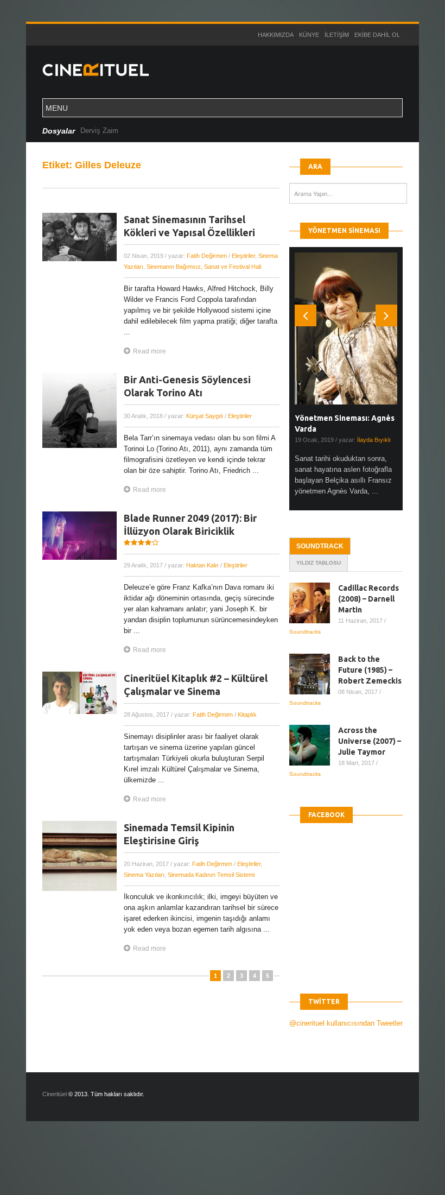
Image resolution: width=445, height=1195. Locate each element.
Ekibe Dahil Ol (377, 34)
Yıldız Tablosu (318, 563)
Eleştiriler (243, 255)
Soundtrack (320, 546)
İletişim (337, 34)
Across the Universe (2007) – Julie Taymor (369, 741)
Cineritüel (54, 1094)
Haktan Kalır (202, 565)
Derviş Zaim (99, 131)
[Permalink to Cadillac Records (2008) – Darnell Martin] (313, 603)
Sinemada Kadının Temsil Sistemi (211, 874)
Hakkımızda (276, 34)
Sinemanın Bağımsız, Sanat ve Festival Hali (204, 266)
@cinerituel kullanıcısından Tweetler (346, 1023)
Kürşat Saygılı (204, 416)
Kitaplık (247, 714)
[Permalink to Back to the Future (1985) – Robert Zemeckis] (313, 674)
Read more (149, 351)
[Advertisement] (197, 1167)
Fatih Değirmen (207, 255)
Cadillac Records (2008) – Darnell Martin (368, 599)
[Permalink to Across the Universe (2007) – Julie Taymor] (313, 745)
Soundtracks (305, 632)
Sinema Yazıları (144, 874)
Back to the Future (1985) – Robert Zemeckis (370, 670)
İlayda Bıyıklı (374, 440)
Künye (309, 34)
